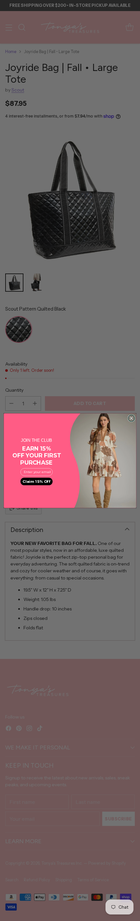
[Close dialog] (131, 418)
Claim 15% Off (36, 481)
